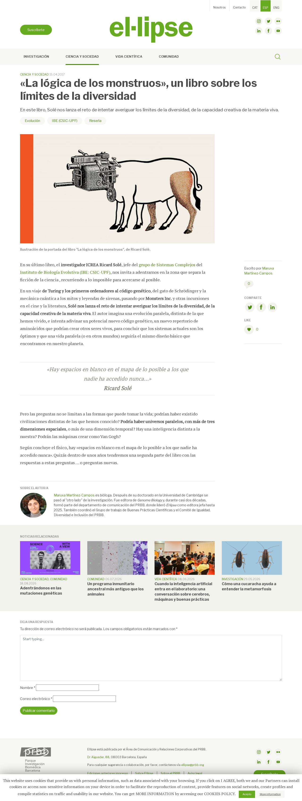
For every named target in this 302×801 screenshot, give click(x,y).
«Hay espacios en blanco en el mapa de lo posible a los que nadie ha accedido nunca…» (117, 379)
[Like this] (250, 329)
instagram (259, 21)
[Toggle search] (277, 57)
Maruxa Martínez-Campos (74, 495)
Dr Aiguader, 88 (98, 757)
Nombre (27, 688)
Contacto (239, 7)
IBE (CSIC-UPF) (64, 120)
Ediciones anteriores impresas (107, 773)
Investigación (36, 56)
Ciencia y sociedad (82, 56)
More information (270, 794)
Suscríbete (36, 30)
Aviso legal (195, 773)
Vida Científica (128, 56)
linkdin (259, 31)
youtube (278, 31)
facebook (268, 31)
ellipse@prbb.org (192, 765)
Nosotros (219, 7)
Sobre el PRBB (170, 773)
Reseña (95, 120)
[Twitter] (250, 308)
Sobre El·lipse (144, 773)
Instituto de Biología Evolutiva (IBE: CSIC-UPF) (65, 272)
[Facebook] (261, 308)
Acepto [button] (247, 794)
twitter (268, 21)
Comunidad (169, 56)
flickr (278, 21)
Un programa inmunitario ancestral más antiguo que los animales (115, 589)
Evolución (32, 120)
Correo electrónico (36, 699)
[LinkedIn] (272, 308)
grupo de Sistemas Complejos (167, 264)
